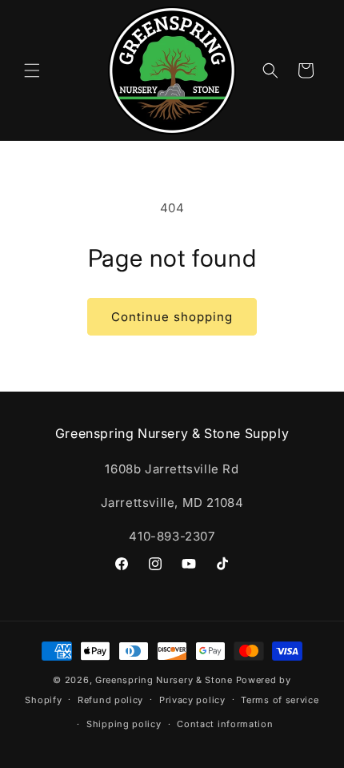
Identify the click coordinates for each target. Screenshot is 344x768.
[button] (32, 70)
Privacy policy (192, 700)
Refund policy (110, 700)
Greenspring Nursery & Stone (164, 680)
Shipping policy (124, 724)
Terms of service (279, 700)
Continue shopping (172, 316)
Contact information (225, 724)
